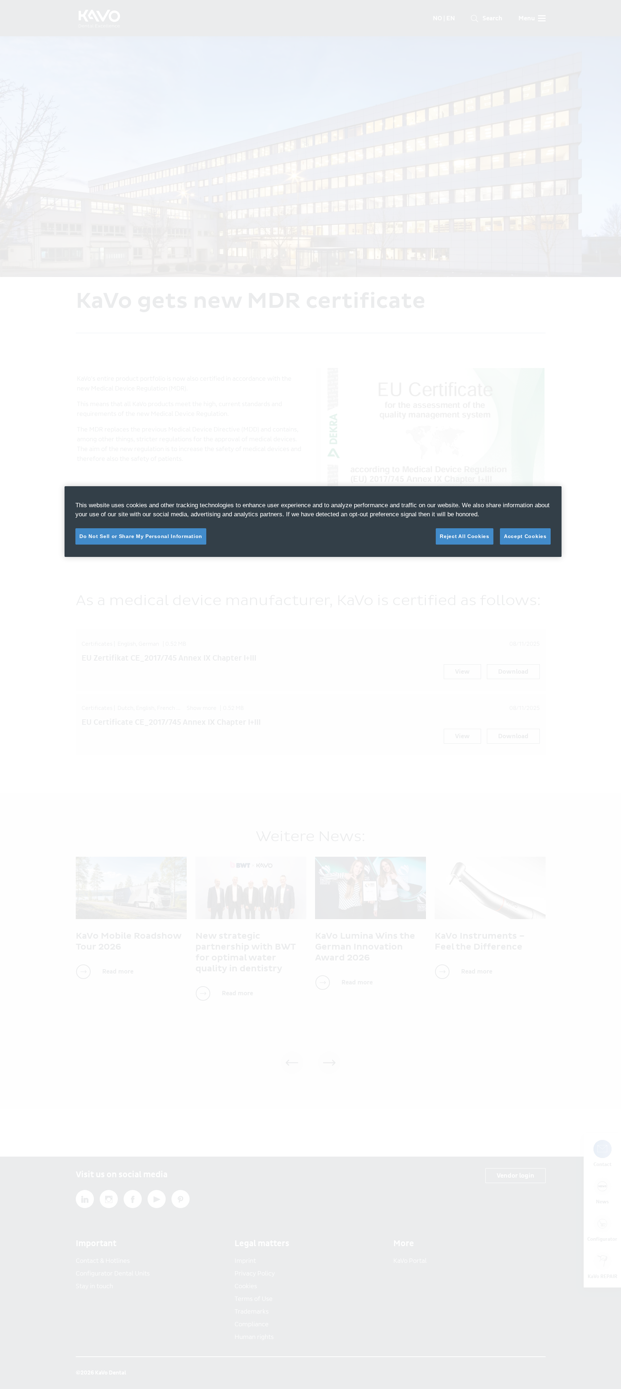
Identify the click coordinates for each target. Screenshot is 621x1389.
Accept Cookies (525, 536)
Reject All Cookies (464, 536)
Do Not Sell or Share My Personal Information (140, 536)
